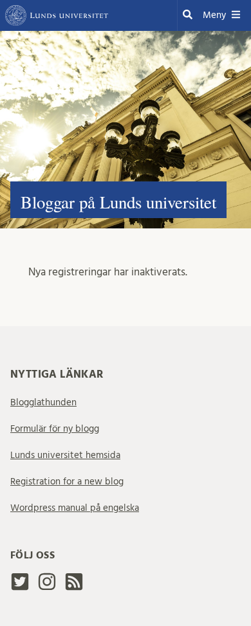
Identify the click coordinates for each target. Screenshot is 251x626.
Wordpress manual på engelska (74, 508)
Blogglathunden (43, 402)
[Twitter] (20, 587)
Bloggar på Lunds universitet (118, 202)
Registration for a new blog (67, 481)
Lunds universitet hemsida (65, 455)
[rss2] (74, 585)
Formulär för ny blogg (54, 429)
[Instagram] (47, 587)
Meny (214, 15)
